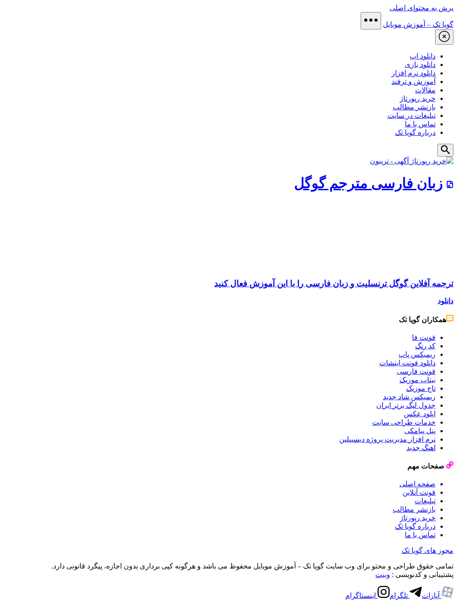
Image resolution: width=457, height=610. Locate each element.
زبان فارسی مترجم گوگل (368, 183)
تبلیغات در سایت (411, 115)
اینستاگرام (361, 595)
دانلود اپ (423, 56)
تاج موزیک (421, 388)
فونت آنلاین (419, 492)
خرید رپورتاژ (418, 98)
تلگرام (400, 595)
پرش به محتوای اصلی (421, 8)
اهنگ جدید (421, 447)
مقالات (425, 90)
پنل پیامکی (420, 431)
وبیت (382, 574)
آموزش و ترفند (413, 81)
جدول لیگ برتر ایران (406, 405)
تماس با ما (420, 124)
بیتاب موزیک (417, 380)
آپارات (431, 595)
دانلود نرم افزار (413, 73)
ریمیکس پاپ (417, 354)
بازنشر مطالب (414, 107)
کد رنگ (425, 346)
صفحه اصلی (417, 484)
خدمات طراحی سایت (404, 422)
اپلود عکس (420, 414)
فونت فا (424, 337)
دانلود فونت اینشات (407, 363)
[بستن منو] (444, 37)
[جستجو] (445, 150)
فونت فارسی (416, 371)
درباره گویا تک (415, 132)
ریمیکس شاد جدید (409, 397)
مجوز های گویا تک (427, 550)
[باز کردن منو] (371, 20)
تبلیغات (425, 501)
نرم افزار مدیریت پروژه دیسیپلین (387, 439)
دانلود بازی (420, 64)
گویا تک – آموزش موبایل (418, 24)
